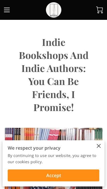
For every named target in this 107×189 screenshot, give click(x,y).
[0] (99, 10)
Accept (53, 175)
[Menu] (7, 10)
